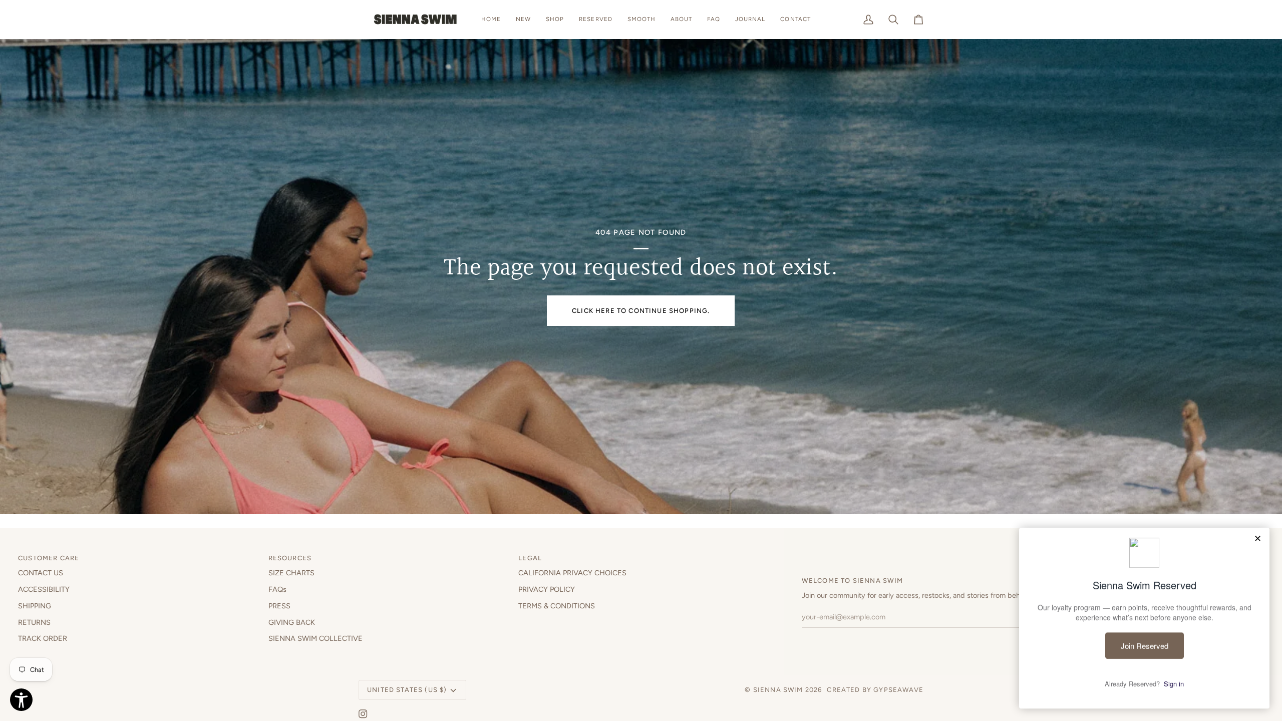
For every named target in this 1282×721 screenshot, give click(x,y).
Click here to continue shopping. (641, 310)
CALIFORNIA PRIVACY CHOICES (572, 572)
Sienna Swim (778, 689)
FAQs (277, 589)
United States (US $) (407, 689)
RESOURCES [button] (290, 558)
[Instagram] (363, 713)
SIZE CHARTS (291, 572)
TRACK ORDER (42, 638)
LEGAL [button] (530, 558)
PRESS (279, 605)
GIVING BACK (291, 622)
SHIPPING (34, 605)
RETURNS (34, 622)
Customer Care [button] (48, 558)
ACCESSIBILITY (44, 589)
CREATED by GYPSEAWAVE (875, 689)
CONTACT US (40, 572)
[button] (554, 19)
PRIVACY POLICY (546, 589)
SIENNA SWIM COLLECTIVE (315, 638)
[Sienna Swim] (416, 19)
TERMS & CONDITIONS (556, 605)
